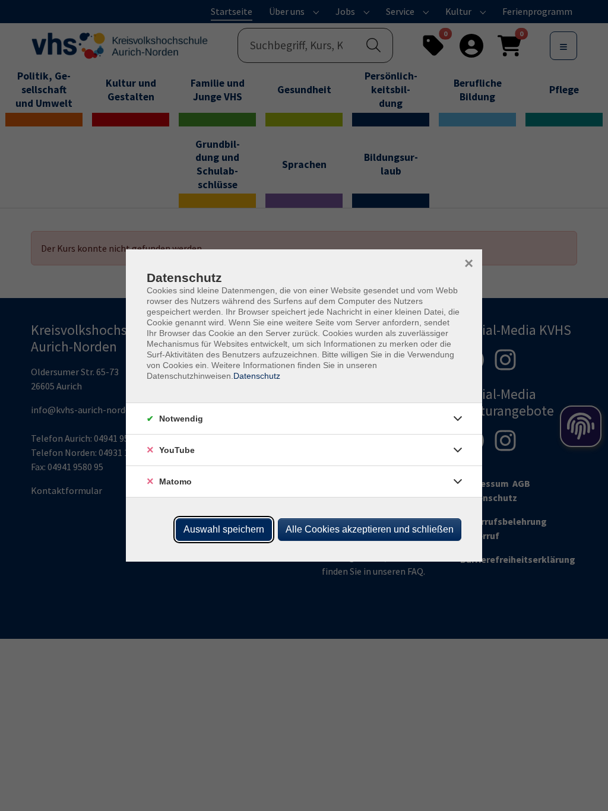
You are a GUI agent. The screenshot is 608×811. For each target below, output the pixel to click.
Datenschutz (256, 376)
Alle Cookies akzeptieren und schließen (370, 529)
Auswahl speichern (223, 529)
